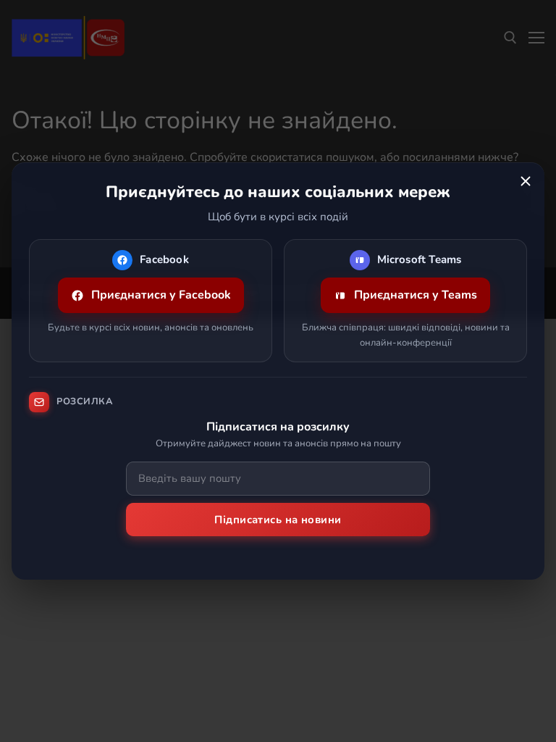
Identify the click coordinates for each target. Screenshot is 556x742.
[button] (525, 181)
